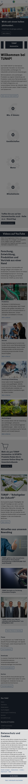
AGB (10, 772)
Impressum (4, 772)
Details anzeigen (5, 770)
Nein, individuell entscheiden (14, 780)
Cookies (22, 770)
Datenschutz (14, 770)
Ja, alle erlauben (14, 776)
